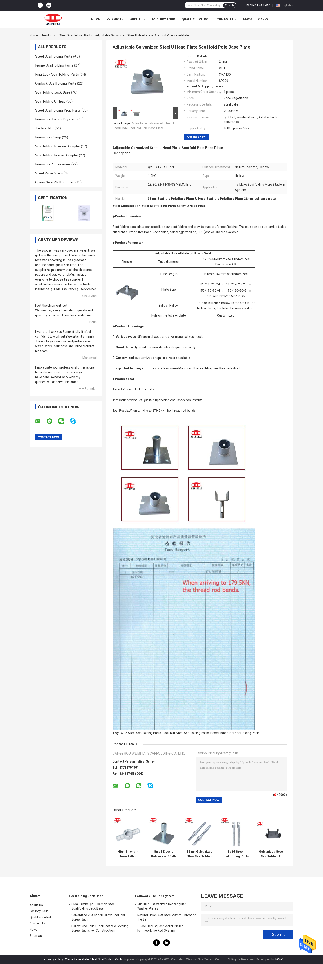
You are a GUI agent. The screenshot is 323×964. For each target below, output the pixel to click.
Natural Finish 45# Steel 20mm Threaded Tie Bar (166, 917)
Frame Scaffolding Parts (54, 65)
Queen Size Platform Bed (54, 182)
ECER (279, 959)
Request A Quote (258, 5)
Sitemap (36, 935)
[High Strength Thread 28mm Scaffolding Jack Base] (128, 832)
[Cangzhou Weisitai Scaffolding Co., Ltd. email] (40, 421)
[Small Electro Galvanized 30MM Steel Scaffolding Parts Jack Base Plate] (163, 832)
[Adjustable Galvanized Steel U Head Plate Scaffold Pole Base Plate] (143, 80)
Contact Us (226, 19)
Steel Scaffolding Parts (75, 35)
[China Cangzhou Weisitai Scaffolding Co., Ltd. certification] (48, 213)
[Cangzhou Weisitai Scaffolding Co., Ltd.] (54, 19)
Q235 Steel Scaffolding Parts (140, 733)
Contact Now (196, 136)
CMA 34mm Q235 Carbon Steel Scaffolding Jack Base (93, 906)
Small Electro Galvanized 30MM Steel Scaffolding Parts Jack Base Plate (164, 854)
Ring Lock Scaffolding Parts (57, 74)
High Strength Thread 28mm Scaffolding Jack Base (128, 854)
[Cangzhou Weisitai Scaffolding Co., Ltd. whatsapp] (52, 421)
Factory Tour (163, 19)
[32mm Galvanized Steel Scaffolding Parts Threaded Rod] (199, 832)
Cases (263, 19)
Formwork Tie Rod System (55, 119)
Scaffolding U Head (50, 101)
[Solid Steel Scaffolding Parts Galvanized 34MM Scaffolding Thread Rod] (235, 832)
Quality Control (196, 19)
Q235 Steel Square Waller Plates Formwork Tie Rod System (160, 928)
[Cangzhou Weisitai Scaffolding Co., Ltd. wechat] (63, 421)
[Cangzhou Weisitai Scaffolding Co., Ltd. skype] (75, 421)
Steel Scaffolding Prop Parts (58, 110)
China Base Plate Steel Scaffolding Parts (94, 959)
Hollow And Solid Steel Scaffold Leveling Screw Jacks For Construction (99, 928)
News (247, 19)
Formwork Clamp (48, 137)
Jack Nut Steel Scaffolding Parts (186, 733)
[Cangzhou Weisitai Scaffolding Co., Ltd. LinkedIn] (49, 5)
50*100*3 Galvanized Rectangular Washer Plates (161, 906)
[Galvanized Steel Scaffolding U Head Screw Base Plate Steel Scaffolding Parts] (271, 832)
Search (229, 5)
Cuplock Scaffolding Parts (55, 83)
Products (115, 19)
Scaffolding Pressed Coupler (57, 146)
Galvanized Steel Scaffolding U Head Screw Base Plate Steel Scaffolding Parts (271, 854)
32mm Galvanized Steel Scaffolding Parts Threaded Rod (200, 854)
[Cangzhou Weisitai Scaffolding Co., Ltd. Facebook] (40, 5)
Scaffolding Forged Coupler (56, 155)
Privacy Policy (53, 959)
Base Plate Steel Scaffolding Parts (235, 733)
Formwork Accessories (53, 164)
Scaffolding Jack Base (52, 92)
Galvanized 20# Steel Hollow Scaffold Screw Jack (98, 917)
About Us (137, 19)
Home (95, 19)
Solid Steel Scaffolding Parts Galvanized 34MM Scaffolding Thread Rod (235, 854)
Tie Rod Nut (44, 128)
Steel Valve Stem (49, 173)
